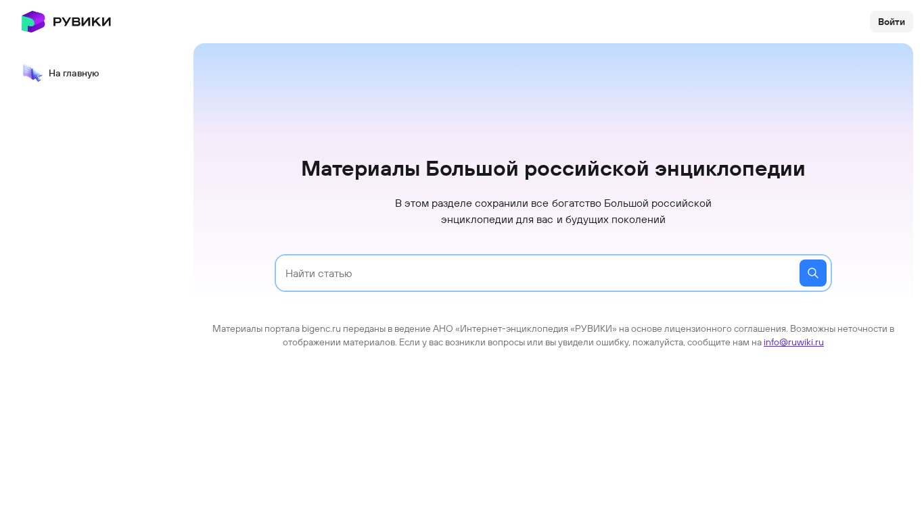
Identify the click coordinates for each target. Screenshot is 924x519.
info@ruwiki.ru (794, 342)
